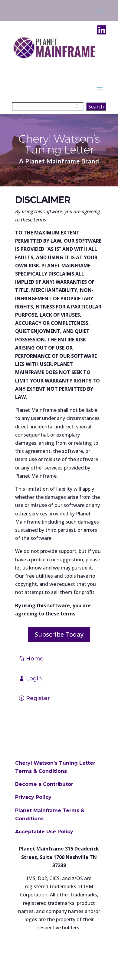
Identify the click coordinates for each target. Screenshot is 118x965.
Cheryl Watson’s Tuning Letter (55, 763)
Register (38, 698)
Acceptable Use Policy (44, 831)
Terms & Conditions (41, 771)
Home (35, 658)
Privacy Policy (33, 797)
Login (34, 678)
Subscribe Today (59, 634)
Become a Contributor (44, 784)
